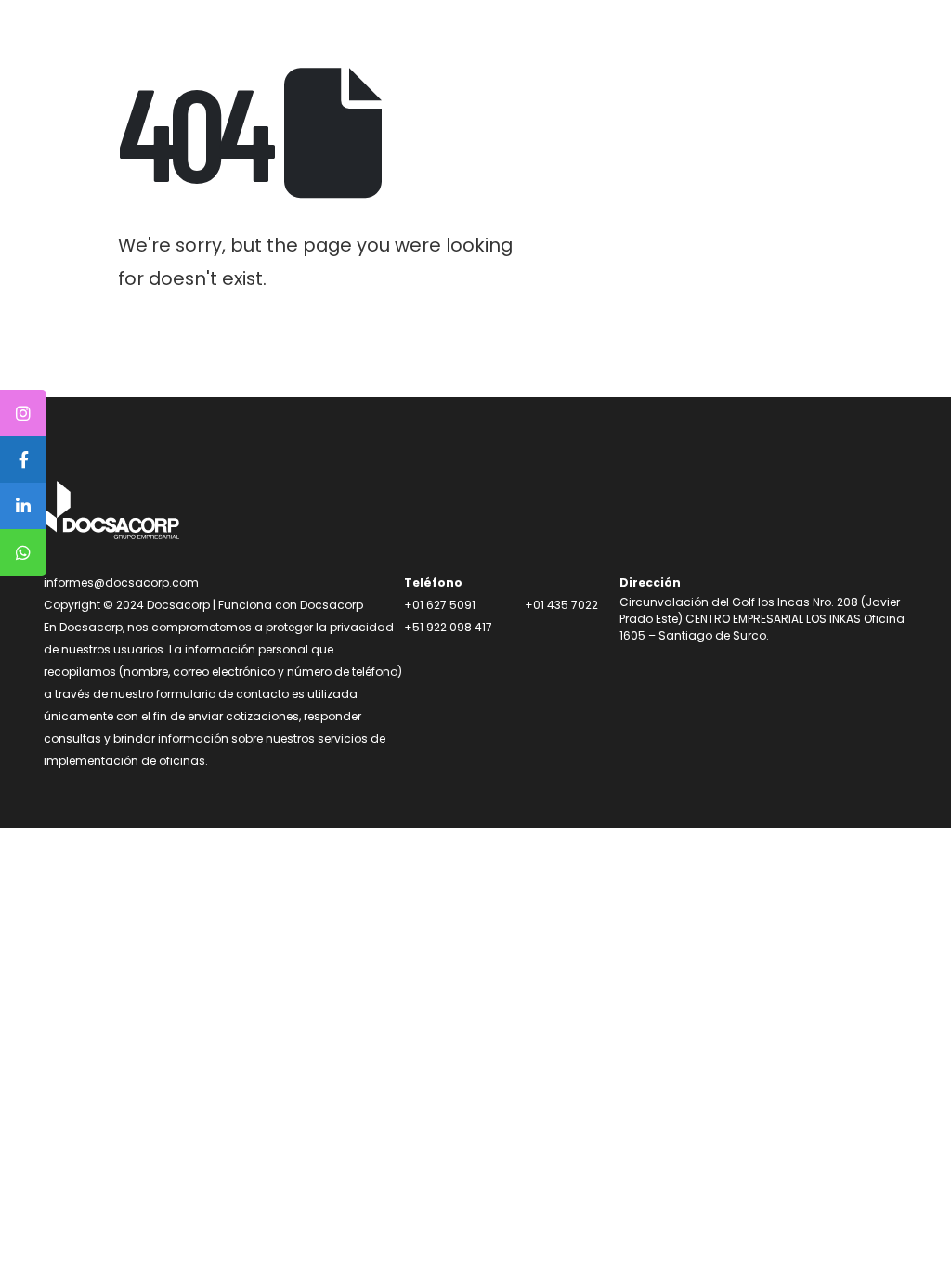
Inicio (316, 44)
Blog (679, 44)
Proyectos (498, 44)
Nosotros (398, 44)
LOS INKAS (598, 44)
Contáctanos (813, 44)
